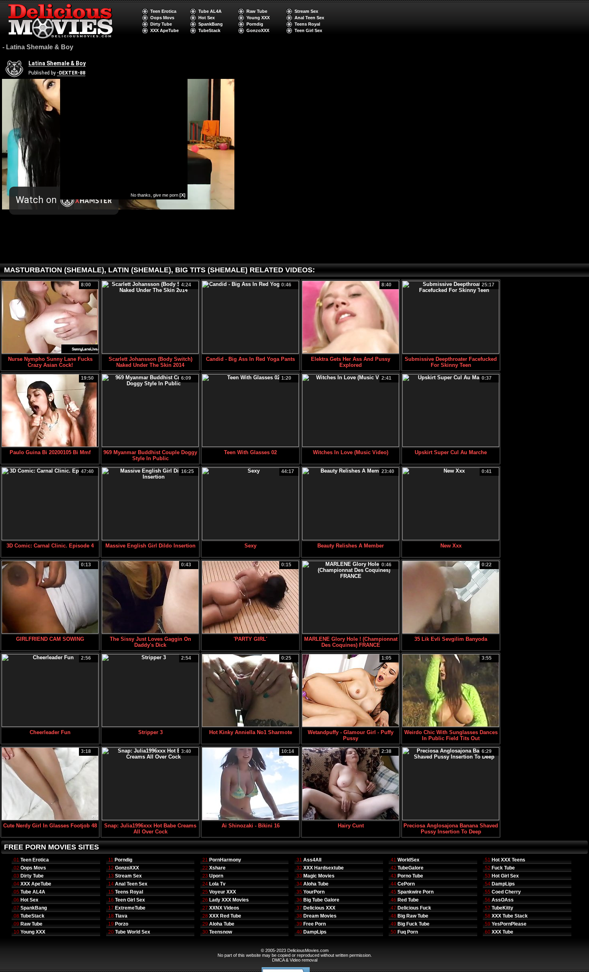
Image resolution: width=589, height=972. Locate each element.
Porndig (254, 24)
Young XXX (258, 17)
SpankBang (210, 24)
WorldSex (408, 860)
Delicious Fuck (414, 908)
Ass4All (312, 860)
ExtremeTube (130, 908)
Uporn (216, 876)
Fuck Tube (503, 868)
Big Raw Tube (412, 916)
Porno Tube (410, 876)
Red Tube (408, 900)
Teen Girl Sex (308, 30)
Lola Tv (217, 884)
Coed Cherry (506, 892)
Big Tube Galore (321, 900)
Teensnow (220, 932)
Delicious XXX (319, 908)
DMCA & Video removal (294, 960)
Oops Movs (162, 17)
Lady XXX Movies (229, 900)
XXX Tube (502, 932)
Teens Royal (307, 24)
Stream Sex (306, 11)
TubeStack (209, 30)
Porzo (121, 924)
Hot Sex (206, 17)
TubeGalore (410, 868)
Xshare (217, 868)
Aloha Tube (221, 924)
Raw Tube (256, 11)
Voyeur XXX (222, 892)
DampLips (315, 932)
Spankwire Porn (415, 892)
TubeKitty (502, 908)
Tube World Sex (132, 932)
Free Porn (314, 924)
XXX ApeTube (164, 30)
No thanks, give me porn (158, 195)
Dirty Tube (161, 24)
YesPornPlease (509, 924)
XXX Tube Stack (510, 916)
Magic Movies (319, 876)
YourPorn (314, 892)
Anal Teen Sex (309, 17)
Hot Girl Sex (505, 876)
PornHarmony (225, 860)
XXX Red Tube (225, 916)
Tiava (121, 916)
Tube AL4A (210, 11)
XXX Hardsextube (323, 868)
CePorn (406, 884)
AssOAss (503, 900)
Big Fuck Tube (413, 924)
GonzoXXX (257, 30)
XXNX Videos (224, 908)
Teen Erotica (163, 11)
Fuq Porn (407, 932)
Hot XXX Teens (508, 860)
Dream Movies (320, 916)
